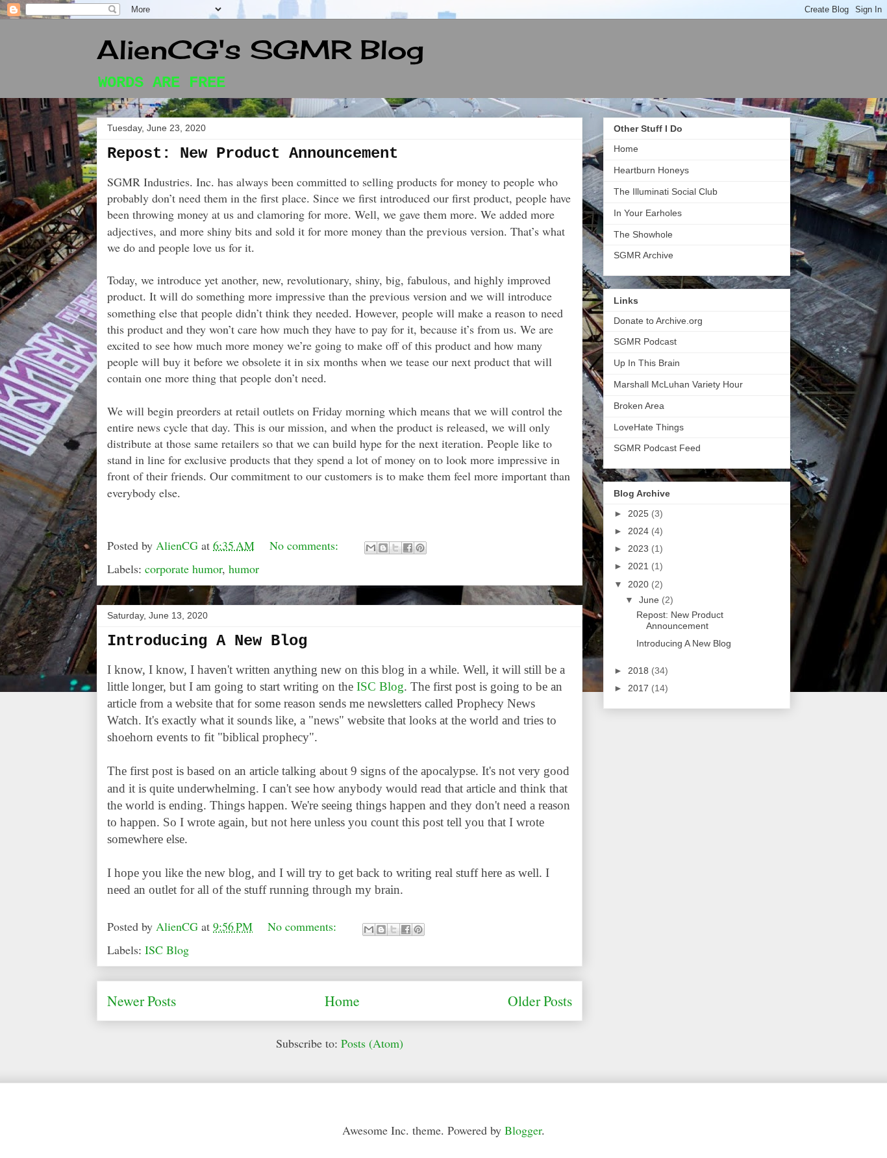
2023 (639, 548)
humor (244, 568)
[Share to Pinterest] (420, 547)
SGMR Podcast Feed (657, 448)
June (650, 600)
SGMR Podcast (645, 341)
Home (342, 1000)
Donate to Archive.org (658, 320)
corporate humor (183, 568)
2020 (639, 584)
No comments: (305, 545)
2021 (639, 566)
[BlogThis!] (383, 547)
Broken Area (639, 405)
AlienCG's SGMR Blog (260, 50)
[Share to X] (395, 547)
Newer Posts (141, 1000)
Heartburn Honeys (651, 170)
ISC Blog (380, 686)
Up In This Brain (647, 363)
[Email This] (370, 547)
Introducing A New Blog (207, 641)
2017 (639, 688)
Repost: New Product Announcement (252, 153)
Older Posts (540, 1000)
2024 (639, 531)
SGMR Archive (643, 255)
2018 (639, 670)
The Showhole (643, 234)
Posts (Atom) (372, 1043)
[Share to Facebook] (407, 547)
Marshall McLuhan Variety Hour (678, 384)
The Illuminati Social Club (666, 191)
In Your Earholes (648, 213)
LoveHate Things (649, 427)
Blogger (523, 1130)
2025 (639, 513)
